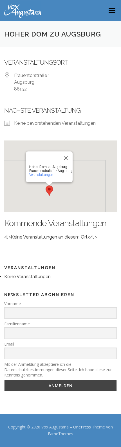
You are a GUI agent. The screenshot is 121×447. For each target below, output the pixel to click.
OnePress (82, 427)
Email (9, 344)
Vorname (12, 303)
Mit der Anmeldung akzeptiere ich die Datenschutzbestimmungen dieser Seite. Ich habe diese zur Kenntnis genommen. (58, 370)
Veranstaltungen (41, 175)
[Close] (66, 158)
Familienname (17, 323)
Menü (111, 10)
